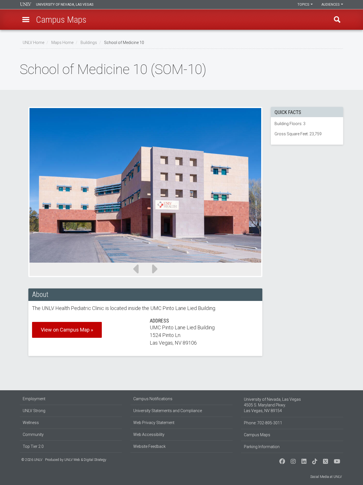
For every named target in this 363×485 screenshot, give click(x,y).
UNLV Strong (34, 410)
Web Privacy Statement (153, 422)
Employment (34, 399)
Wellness (31, 422)
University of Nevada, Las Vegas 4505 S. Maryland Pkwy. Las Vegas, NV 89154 (272, 405)
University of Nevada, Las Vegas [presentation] (64, 5)
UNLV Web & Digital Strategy (85, 460)
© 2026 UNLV (31, 460)
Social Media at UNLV (326, 477)
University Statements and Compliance (167, 410)
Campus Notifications (152, 399)
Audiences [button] (330, 5)
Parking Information (262, 446)
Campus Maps (257, 435)
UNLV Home (33, 42)
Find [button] (337, 19)
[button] (26, 19)
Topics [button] (303, 5)
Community (33, 434)
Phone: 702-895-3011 (263, 423)
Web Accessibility (148, 434)
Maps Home (62, 42)
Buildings (89, 42)
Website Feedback (149, 446)
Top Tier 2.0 (33, 446)
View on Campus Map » (67, 330)
